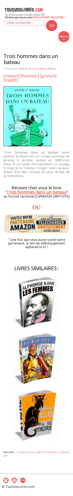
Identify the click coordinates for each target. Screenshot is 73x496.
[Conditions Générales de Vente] (23, 480)
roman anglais (35, 452)
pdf (5, 455)
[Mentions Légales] (14, 480)
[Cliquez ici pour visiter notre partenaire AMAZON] (36, 224)
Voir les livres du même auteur (37, 68)
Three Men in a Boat (56, 452)
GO (51, 25)
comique (21, 452)
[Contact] (6, 480)
